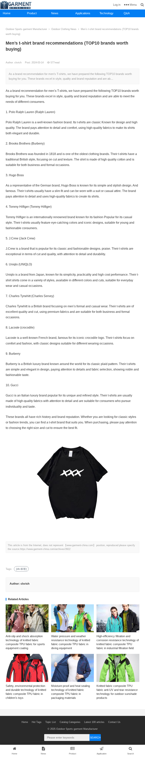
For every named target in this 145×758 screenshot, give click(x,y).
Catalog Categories (70, 722)
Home (6, 13)
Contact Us (114, 722)
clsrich (18, 62)
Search (95, 737)
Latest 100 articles (94, 722)
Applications (82, 13)
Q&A (127, 13)
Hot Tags (37, 722)
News (54, 13)
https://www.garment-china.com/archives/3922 (45, 549)
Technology (106, 13)
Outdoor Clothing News (63, 29)
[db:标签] (21, 568)
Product (32, 13)
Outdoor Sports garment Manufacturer (26, 29)
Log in (116, 4)
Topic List (50, 722)
